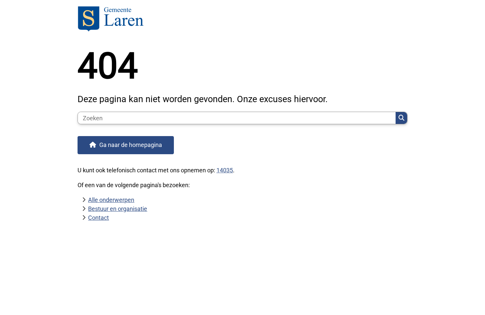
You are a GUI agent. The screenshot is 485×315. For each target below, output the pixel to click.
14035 (224, 170)
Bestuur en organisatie (117, 208)
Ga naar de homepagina (130, 144)
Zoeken (401, 118)
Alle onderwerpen (111, 199)
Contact (98, 217)
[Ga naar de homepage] (240, 20)
